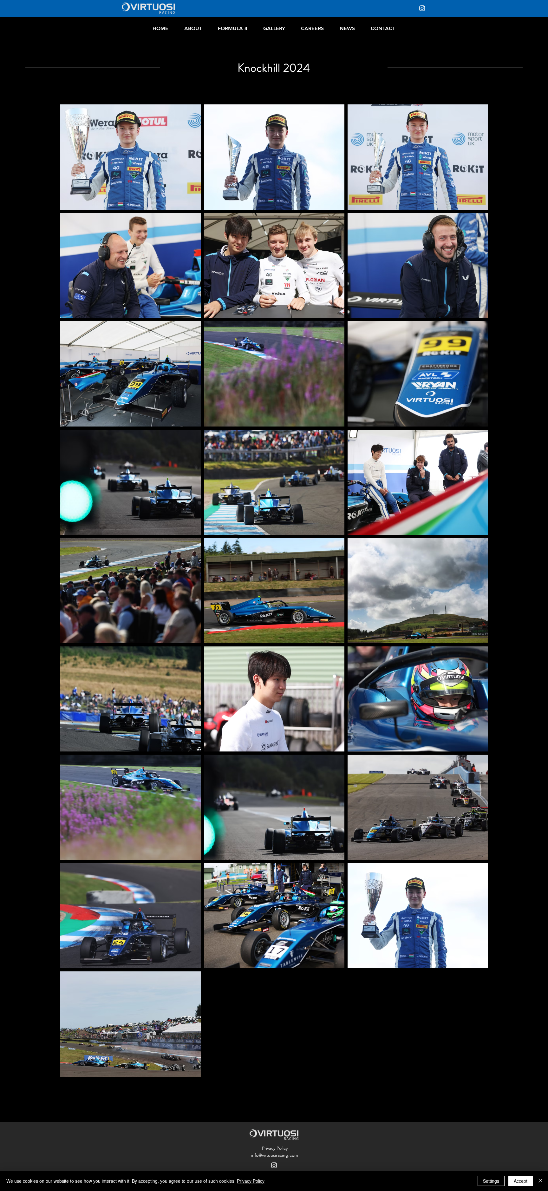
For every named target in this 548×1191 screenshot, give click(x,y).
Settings (491, 1181)
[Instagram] (422, 8)
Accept (520, 1181)
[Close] (540, 1181)
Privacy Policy (250, 1181)
